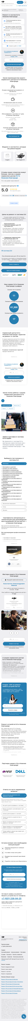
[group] (7, 773)
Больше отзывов (14, 203)
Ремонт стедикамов (6, 973)
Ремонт (4, 408)
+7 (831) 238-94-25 (22, 5)
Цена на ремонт (15, 952)
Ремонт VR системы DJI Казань (9, 993)
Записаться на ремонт (14, 377)
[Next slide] (16, 633)
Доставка (22, 952)
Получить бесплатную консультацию (14, 879)
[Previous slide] (11, 633)
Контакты (9, 954)
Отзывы (3, 954)
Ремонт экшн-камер (6, 969)
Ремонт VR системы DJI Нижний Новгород (12, 988)
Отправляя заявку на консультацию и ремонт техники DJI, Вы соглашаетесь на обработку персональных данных (14, 884)
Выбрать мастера (14, 643)
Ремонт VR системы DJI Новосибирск (11, 991)
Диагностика (17, 405)
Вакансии (3, 956)
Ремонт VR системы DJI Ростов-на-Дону (11, 986)
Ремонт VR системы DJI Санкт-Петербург (12, 981)
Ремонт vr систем (6, 971)
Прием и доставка (6, 405)
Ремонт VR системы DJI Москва (9, 979)
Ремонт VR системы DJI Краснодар (10, 984)
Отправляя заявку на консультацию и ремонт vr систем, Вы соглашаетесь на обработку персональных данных (14, 68)
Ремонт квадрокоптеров (7, 967)
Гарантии (9, 956)
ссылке (3, 960)
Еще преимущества (14, 136)
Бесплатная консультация (14, 64)
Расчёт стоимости (17, 954)
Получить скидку (12, 710)
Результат (11, 408)
